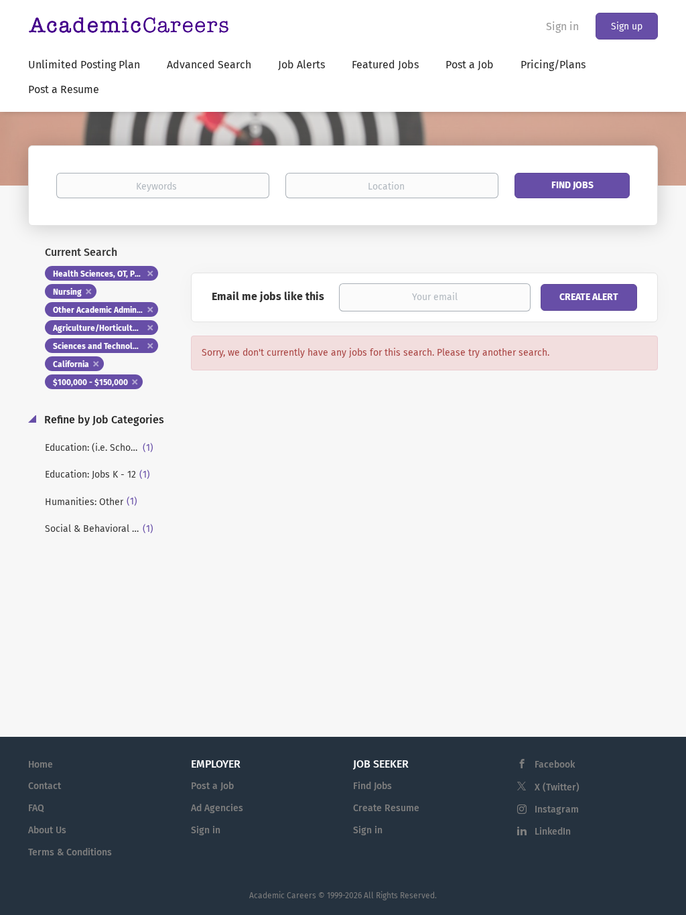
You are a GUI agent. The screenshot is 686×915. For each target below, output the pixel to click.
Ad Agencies (217, 808)
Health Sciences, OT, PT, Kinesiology (105, 274)
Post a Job (212, 786)
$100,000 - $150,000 (90, 382)
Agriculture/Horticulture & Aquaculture (105, 328)
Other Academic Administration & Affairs (105, 310)
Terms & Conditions (70, 852)
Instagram (557, 809)
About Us (47, 830)
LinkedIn (553, 831)
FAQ (36, 808)
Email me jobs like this (268, 296)
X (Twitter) (557, 787)
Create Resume (386, 808)
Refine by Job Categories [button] (103, 419)
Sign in (562, 26)
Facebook (555, 764)
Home (40, 764)
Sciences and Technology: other (105, 346)
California (71, 364)
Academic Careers (282, 895)
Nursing (67, 292)
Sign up (626, 26)
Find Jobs (572, 185)
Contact (44, 786)
